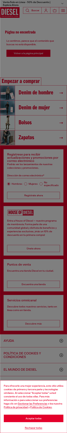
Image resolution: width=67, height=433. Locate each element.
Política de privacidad (16, 407)
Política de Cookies (41, 407)
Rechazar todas (33, 427)
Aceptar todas (34, 418)
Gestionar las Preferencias (32, 403)
